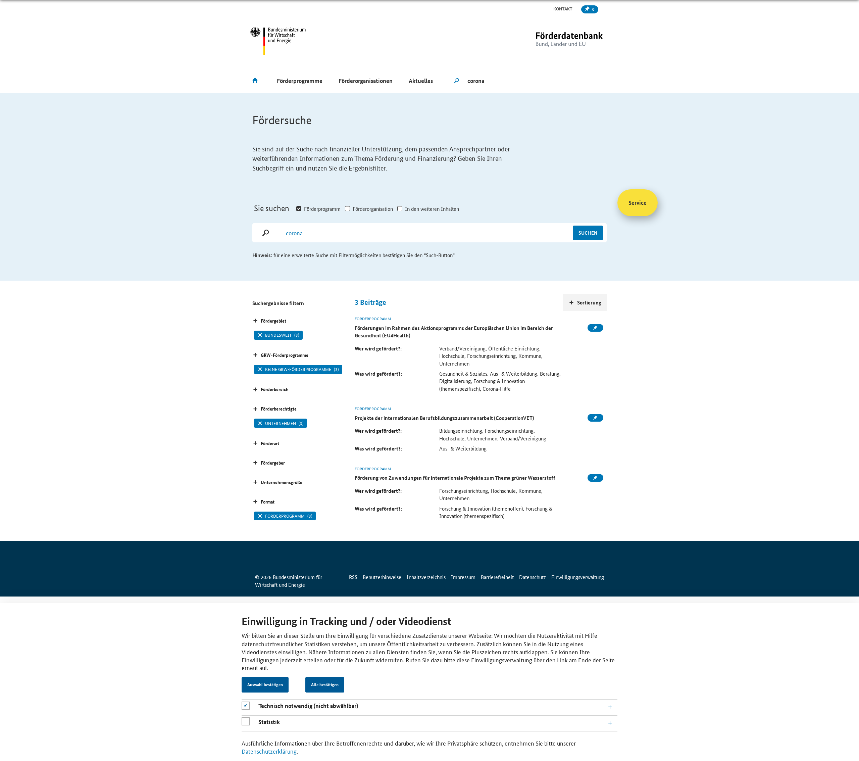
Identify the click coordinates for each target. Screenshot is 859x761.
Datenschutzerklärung (269, 751)
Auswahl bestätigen (265, 685)
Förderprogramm (322, 208)
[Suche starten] (456, 81)
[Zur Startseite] (555, 41)
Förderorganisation (373, 208)
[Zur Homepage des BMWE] (278, 41)
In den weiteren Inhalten (432, 208)
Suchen (587, 232)
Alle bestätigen (325, 685)
